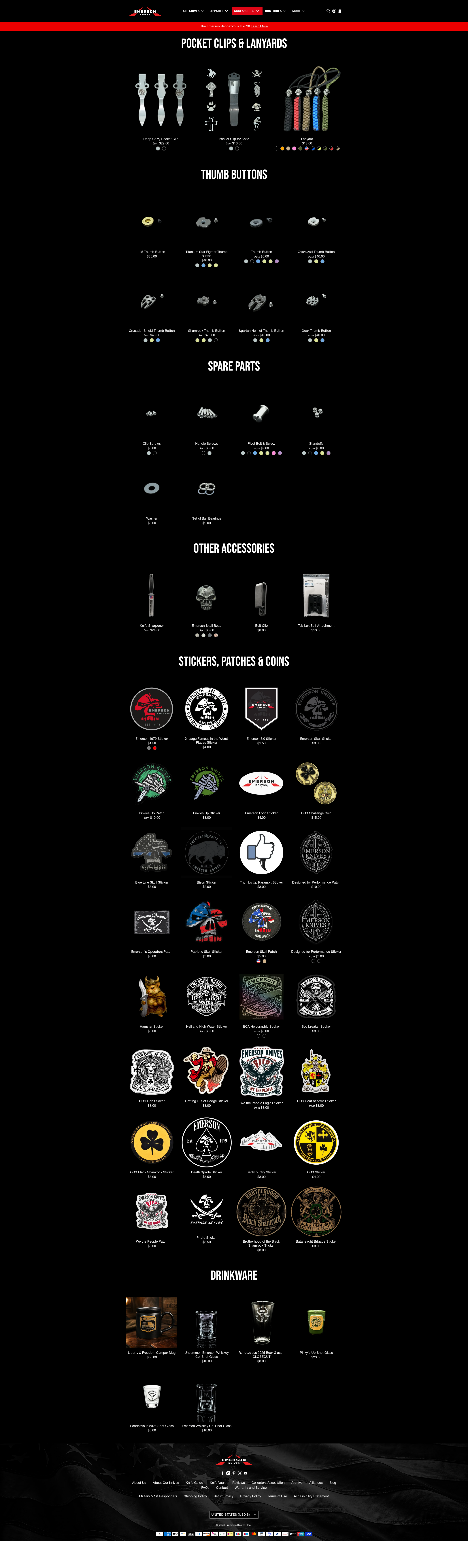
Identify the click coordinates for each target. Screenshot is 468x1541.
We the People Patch (151, 1241)
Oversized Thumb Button (316, 252)
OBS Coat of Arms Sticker (316, 1101)
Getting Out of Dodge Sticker (206, 1101)
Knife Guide (194, 1483)
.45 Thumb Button (152, 252)
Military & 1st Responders (158, 1496)
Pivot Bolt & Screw (261, 443)
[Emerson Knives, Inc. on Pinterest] (234, 1474)
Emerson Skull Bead (207, 625)
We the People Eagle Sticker (261, 1103)
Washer (151, 518)
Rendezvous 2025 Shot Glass (152, 1426)
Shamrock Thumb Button (206, 331)
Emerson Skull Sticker (316, 739)
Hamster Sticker (152, 1026)
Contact (222, 1487)
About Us (139, 1483)
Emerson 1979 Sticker (151, 739)
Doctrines (273, 11)
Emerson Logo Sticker (261, 813)
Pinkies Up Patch (152, 813)
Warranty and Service (251, 1487)
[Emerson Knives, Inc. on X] (240, 1474)
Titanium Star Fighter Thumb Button (207, 254)
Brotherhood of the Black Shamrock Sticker (261, 1243)
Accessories (244, 11)
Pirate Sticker (207, 1237)
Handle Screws (206, 443)
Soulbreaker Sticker (316, 1026)
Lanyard (307, 139)
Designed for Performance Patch (316, 882)
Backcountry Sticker (261, 1172)
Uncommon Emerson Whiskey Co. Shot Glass (206, 1355)
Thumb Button (261, 252)
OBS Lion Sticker (152, 1101)
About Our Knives (166, 1483)
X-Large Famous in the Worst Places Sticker (206, 741)
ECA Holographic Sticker (261, 1026)
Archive (297, 1483)
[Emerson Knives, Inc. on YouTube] (246, 1474)
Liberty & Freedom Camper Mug (152, 1353)
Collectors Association (268, 1483)
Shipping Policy (195, 1496)
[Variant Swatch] (158, 148)
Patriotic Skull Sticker (206, 951)
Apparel (216, 11)
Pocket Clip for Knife (234, 139)
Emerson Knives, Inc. (238, 1525)
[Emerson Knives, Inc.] (145, 10)
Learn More (259, 26)
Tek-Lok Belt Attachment (316, 625)
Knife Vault (218, 1483)
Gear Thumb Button (316, 331)
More (296, 11)
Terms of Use (277, 1496)
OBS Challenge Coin (316, 813)
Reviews (238, 1483)
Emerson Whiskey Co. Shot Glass (206, 1426)
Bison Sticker (206, 882)
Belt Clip (261, 625)
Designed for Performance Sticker (316, 951)
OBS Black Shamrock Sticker (151, 1172)
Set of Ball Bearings (206, 518)
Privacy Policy (250, 1496)
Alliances (316, 1483)
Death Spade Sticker (206, 1172)
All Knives (191, 11)
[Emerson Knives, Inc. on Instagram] (228, 1474)
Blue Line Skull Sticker (151, 882)
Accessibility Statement (311, 1496)
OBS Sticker (316, 1172)
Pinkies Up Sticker (206, 813)
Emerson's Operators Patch (151, 951)
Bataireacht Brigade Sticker (316, 1241)
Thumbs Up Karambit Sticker (261, 882)
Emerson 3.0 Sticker (261, 739)
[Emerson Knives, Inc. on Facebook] (222, 1474)
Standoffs (316, 443)
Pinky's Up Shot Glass (316, 1353)
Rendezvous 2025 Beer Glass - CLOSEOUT (261, 1355)
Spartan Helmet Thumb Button (261, 331)
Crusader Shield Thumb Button (152, 331)
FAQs (205, 1487)
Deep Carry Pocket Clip (160, 139)
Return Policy (223, 1496)
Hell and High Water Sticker (206, 1026)
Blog (332, 1483)
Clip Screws (152, 443)
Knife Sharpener (152, 625)
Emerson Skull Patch (261, 951)
